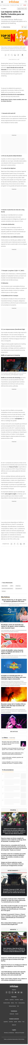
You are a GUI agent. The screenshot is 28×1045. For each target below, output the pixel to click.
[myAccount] (26, 2)
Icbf (17, 5)
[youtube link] (15, 992)
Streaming (18, 585)
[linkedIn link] (21, 992)
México (12, 1002)
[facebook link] (6, 992)
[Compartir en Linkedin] (15, 55)
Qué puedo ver (19, 588)
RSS (18, 1006)
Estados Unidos (6, 1002)
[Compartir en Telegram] (18, 55)
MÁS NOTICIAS (14, 731)
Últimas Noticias (12, 1006)
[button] (2, 2)
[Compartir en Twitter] (12, 55)
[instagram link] (12, 992)
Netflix (11, 585)
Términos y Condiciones (9, 1032)
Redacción (12, 1013)
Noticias (3, 591)
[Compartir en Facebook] (8, 55)
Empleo (16, 1013)
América (6, 999)
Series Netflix (4, 585)
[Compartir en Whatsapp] (5, 55)
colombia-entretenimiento (7, 588)
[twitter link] (9, 992)
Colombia (3, 8)
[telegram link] (18, 992)
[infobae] (14, 2)
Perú (16, 1002)
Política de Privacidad (19, 1032)
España (21, 999)
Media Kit (14, 1024)
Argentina (12, 999)
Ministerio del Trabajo (11, 5)
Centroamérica (21, 1002)
